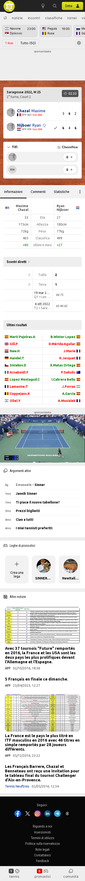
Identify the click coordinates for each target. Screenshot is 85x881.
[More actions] (80, 191)
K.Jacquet (67, 358)
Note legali (42, 849)
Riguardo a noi (42, 826)
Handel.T (17, 358)
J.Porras (68, 386)
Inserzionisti (42, 832)
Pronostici (42, 876)
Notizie (17, 18)
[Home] (5, 18)
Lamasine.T (19, 386)
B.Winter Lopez (63, 337)
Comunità (70, 876)
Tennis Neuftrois (17, 786)
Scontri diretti (16, 262)
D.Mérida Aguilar (62, 344)
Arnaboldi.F (19, 372)
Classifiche (54, 18)
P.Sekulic (68, 372)
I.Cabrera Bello (63, 379)
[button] (55, 6)
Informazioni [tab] (13, 192)
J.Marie (69, 351)
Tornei (72, 18)
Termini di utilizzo (42, 838)
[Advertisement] (42, 65)
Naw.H (15, 351)
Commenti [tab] (38, 192)
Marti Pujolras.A (22, 337)
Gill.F (14, 344)
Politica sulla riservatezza (42, 843)
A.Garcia (68, 394)
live (9, 43)
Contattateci (42, 855)
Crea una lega (16, 574)
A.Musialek (66, 401)
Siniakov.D (18, 365)
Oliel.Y (15, 401)
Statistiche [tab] (61, 192)
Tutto (28, 43)
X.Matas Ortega (62, 365)
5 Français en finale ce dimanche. (36, 679)
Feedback (42, 861)
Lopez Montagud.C (25, 379)
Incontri (34, 18)
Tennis (14, 876)
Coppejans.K (20, 394)
